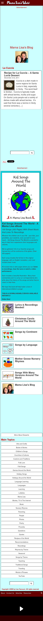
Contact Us (10, 593)
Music (22, 504)
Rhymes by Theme (21, 549)
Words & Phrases (22, 572)
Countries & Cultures (21, 455)
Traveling (21, 568)
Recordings (22, 546)
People (21, 515)
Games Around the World (22, 470)
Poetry (21, 523)
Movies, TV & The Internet (21, 500)
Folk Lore (21, 462)
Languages (22, 485)
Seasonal (21, 553)
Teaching (21, 561)
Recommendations (21, 542)
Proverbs (22, 527)
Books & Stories (21, 447)
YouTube (22, 576)
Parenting (21, 512)
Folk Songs (22, 466)
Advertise (19, 593)
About (3, 593)
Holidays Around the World (21, 478)
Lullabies (22, 493)
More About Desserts (21, 435)
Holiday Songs (22, 474)
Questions (21, 531)
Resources (27, 593)
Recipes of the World (21, 538)
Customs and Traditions (21, 459)
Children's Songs (22, 451)
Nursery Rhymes (21, 508)
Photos (21, 519)
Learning (22, 489)
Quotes (21, 534)
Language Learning (21, 481)
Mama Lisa (21, 497)
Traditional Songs (22, 565)
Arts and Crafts (21, 444)
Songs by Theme (22, 557)
